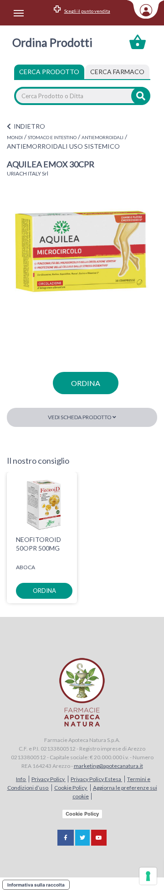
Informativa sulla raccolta (36, 884)
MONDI (15, 137)
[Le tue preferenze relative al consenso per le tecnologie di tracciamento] (148, 876)
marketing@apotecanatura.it (108, 765)
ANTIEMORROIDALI (102, 137)
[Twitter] (82, 838)
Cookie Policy (71, 787)
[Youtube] (99, 838)
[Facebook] (65, 838)
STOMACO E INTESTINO (52, 137)
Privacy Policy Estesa (96, 779)
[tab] (117, 72)
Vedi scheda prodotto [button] (80, 417)
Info (21, 779)
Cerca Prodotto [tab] (49, 71)
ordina (85, 383)
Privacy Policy (48, 779)
